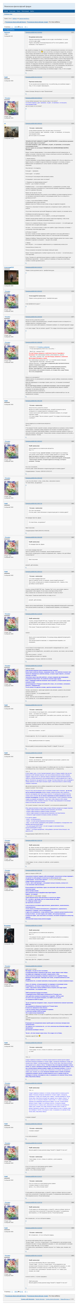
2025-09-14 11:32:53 (37, 1143)
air (5, 123)
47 (25, 27)
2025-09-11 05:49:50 (37, 316)
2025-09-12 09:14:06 (37, 400)
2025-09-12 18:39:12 (37, 966)
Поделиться (29, 32)
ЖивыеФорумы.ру (65, 1299)
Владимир (7, 925)
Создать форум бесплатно (52, 1299)
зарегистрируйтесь (24, 18)
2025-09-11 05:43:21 (37, 291)
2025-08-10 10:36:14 (37, 267)
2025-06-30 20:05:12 (37, 98)
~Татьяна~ (7, 98)
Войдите (15, 18)
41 (20, 27)
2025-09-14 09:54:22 (37, 1123)
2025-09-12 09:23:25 (37, 478)
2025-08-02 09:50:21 (37, 123)
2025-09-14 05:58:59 (37, 1083)
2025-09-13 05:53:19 (37, 1042)
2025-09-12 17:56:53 (37, 925)
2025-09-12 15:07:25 (37, 840)
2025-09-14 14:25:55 (37, 1255)
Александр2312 (9, 267)
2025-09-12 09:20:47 (37, 441)
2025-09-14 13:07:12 (37, 1202)
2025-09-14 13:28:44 (37, 1228)
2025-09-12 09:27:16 (37, 503)
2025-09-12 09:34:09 (37, 537)
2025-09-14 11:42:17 (37, 1176)
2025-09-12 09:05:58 (37, 342)
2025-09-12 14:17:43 (37, 705)
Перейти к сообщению (44, 347)
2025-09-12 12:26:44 (37, 613)
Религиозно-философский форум (15, 22)
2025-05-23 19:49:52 (37, 32)
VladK (6, 77)
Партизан (7, 32)
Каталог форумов (40, 1299)
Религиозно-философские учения (37, 22)
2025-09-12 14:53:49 (37, 753)
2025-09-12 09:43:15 (37, 571)
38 (15, 27)
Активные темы (8, 14)
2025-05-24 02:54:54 (37, 77)
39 (17, 27)
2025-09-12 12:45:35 (37, 665)
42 (22, 27)
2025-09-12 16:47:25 (37, 870)
